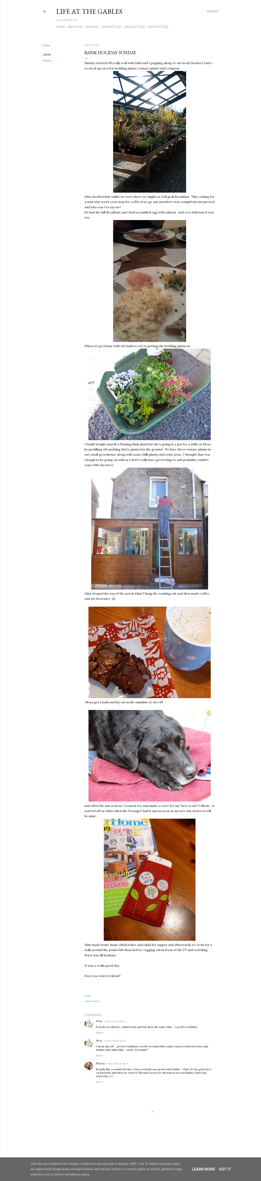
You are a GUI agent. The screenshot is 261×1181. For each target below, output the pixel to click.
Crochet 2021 (111, 27)
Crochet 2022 (134, 27)
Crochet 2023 (157, 27)
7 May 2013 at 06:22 (115, 1040)
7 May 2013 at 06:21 (114, 1021)
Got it (225, 1169)
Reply (99, 1032)
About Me (75, 27)
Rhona (100, 1063)
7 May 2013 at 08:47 (117, 1063)
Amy (99, 1021)
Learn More (203, 1169)
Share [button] (46, 45)
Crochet (92, 27)
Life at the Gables (89, 11)
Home (60, 27)
